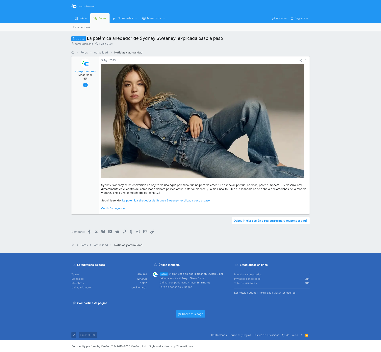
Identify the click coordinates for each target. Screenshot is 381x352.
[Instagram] (290, 346)
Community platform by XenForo (109, 346)
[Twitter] (302, 346)
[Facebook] (284, 346)
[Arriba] (301, 335)
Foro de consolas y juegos (176, 286)
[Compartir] (300, 60)
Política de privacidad (266, 335)
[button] (136, 18)
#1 (306, 60)
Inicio (295, 335)
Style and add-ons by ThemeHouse (171, 346)
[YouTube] (308, 346)
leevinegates (139, 287)
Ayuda (285, 335)
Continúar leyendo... (114, 208)
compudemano (84, 43)
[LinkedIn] (296, 346)
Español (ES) (88, 335)
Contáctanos (219, 335)
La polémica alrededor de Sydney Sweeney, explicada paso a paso (166, 200)
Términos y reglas (240, 335)
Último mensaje (169, 264)
